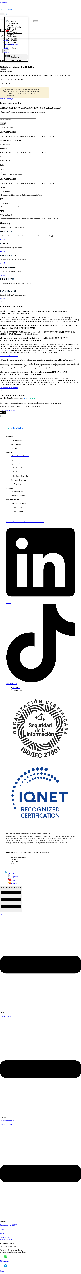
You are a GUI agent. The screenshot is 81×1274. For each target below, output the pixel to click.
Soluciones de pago (6, 1124)
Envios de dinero (5, 1016)
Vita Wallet (3, 3)
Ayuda (2, 1233)
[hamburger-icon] (35, 21)
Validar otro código (6, 99)
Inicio (6, 41)
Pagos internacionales (7, 1121)
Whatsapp (4, 1261)
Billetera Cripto (5, 1020)
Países (6, 48)
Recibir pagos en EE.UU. (8, 1225)
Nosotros (3, 1229)
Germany (7, 52)
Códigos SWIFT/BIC (11, 44)
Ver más (2, 239)
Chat (2, 1271)
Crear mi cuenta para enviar (9, 356)
